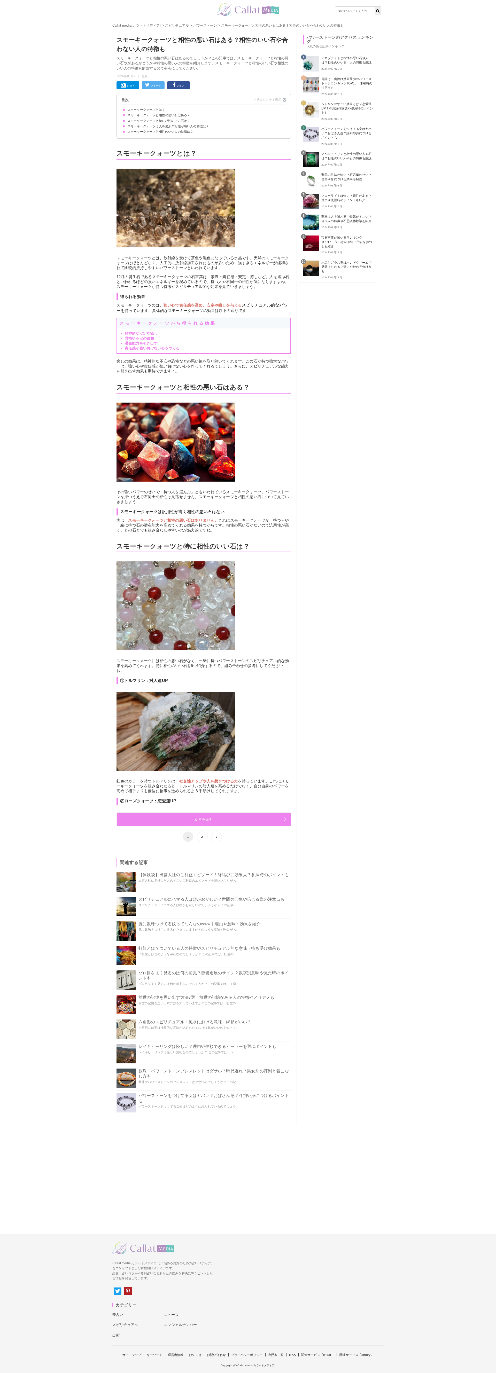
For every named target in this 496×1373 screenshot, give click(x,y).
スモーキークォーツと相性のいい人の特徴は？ (160, 132)
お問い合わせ (216, 1355)
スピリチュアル (177, 25)
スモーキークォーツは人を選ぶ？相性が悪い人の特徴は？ (168, 126)
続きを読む (204, 819)
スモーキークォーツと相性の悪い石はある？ (158, 115)
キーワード (154, 1355)
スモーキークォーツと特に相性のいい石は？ (158, 121)
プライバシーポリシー (247, 1355)
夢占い (117, 1315)
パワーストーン (205, 25)
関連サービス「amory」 (356, 1355)
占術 (116, 1335)
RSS (292, 1355)
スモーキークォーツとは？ (146, 110)
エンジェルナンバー (180, 1325)
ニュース (171, 1315)
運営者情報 (176, 1355)
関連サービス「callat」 (317, 1355)
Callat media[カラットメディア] (136, 25)
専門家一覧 (276, 1355)
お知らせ (195, 1355)
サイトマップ (131, 1355)
